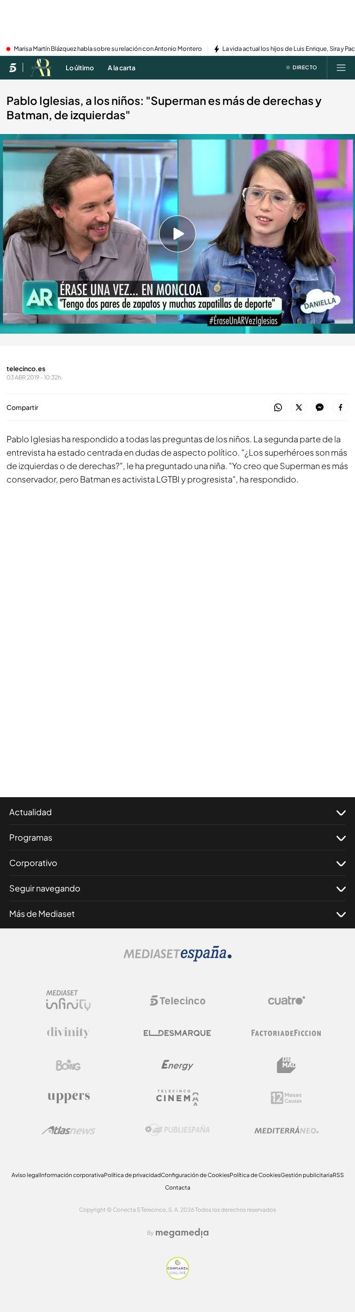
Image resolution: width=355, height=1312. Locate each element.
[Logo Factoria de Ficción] (286, 1032)
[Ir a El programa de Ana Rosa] (41, 67)
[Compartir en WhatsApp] (278, 407)
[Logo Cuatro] (286, 1000)
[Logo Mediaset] (177, 959)
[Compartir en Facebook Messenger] (320, 407)
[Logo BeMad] (286, 1065)
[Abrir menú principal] (341, 67)
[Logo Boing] (68, 1065)
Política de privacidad (132, 1175)
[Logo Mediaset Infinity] (68, 1000)
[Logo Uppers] (68, 1097)
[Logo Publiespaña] (177, 1129)
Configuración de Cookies (195, 1175)
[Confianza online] (177, 1277)
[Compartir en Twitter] (299, 407)
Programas (30, 837)
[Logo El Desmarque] (177, 1033)
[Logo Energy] (177, 1065)
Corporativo (33, 862)
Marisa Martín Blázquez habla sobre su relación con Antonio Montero (108, 49)
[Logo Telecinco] (177, 1000)
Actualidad (30, 811)
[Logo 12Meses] (286, 1098)
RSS (338, 1175)
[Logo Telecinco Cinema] (177, 1097)
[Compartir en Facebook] (340, 407)
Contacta (177, 1187)
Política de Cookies (255, 1175)
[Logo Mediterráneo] (286, 1130)
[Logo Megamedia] (182, 1233)
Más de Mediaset (42, 913)
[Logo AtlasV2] (69, 1130)
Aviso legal (26, 1175)
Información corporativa (72, 1175)
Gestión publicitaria (307, 1175)
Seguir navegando (44, 888)
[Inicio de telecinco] (12, 67)
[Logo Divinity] (68, 1032)
